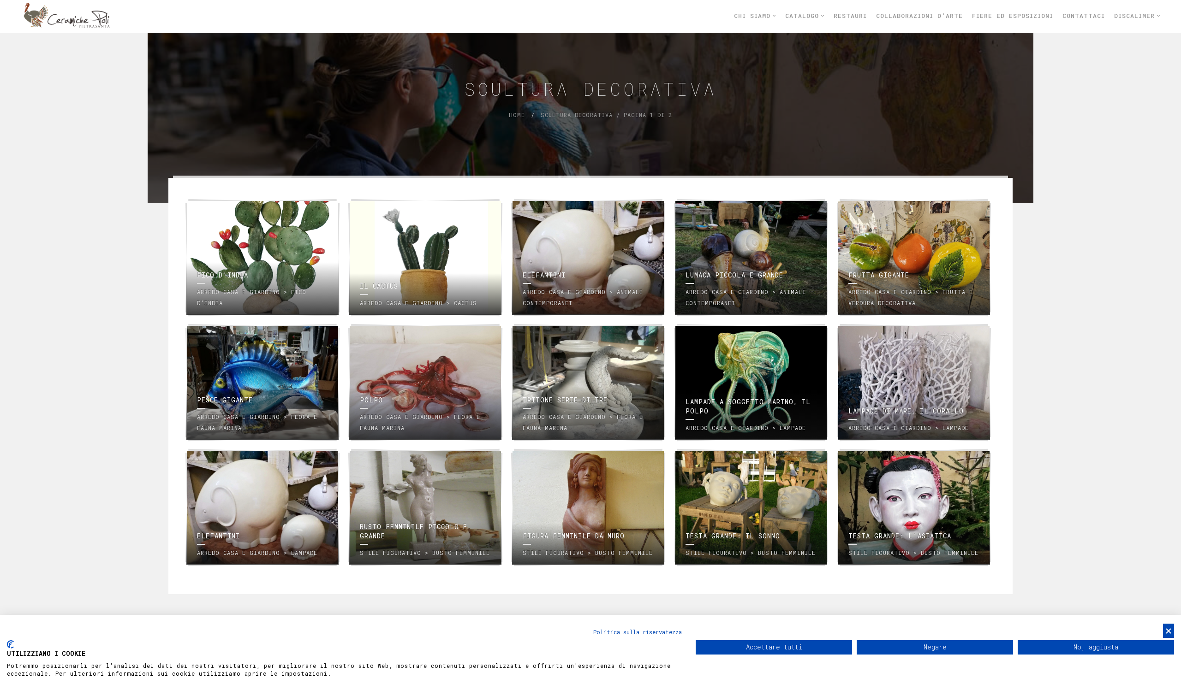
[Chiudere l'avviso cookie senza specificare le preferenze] (1168, 631)
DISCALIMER (1136, 16)
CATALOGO (804, 16)
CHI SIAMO (754, 16)
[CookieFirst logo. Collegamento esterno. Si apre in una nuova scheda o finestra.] (10, 644)
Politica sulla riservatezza (637, 632)
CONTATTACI (1083, 16)
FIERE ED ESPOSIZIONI (1012, 16)
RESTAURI (850, 16)
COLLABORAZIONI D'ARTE (919, 16)
